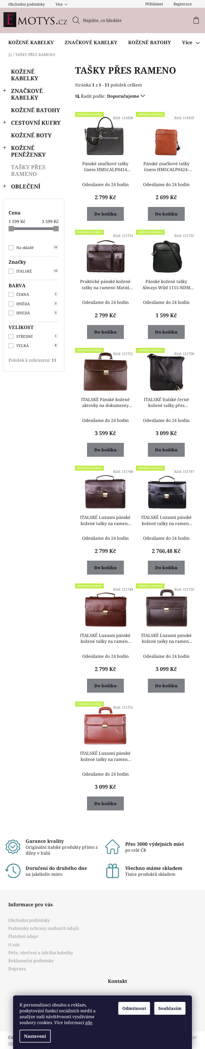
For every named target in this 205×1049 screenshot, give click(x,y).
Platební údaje (23, 936)
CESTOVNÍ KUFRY (36, 122)
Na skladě (36, 247)
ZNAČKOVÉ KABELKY (27, 94)
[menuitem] (31, 42)
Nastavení (35, 1036)
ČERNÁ (36, 294)
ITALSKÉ (36, 271)
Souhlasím (170, 1008)
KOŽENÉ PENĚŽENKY (28, 151)
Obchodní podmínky (26, 4)
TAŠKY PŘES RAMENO (28, 170)
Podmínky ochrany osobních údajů (43, 928)
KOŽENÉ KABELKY (24, 75)
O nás (13, 945)
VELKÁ (36, 345)
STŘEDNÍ (36, 336)
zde (88, 1022)
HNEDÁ (36, 312)
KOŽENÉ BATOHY (35, 110)
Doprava (17, 969)
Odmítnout (134, 1008)
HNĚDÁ (36, 303)
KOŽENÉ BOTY (31, 135)
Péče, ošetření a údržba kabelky (40, 953)
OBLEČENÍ (25, 186)
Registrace (183, 3)
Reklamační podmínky (31, 961)
